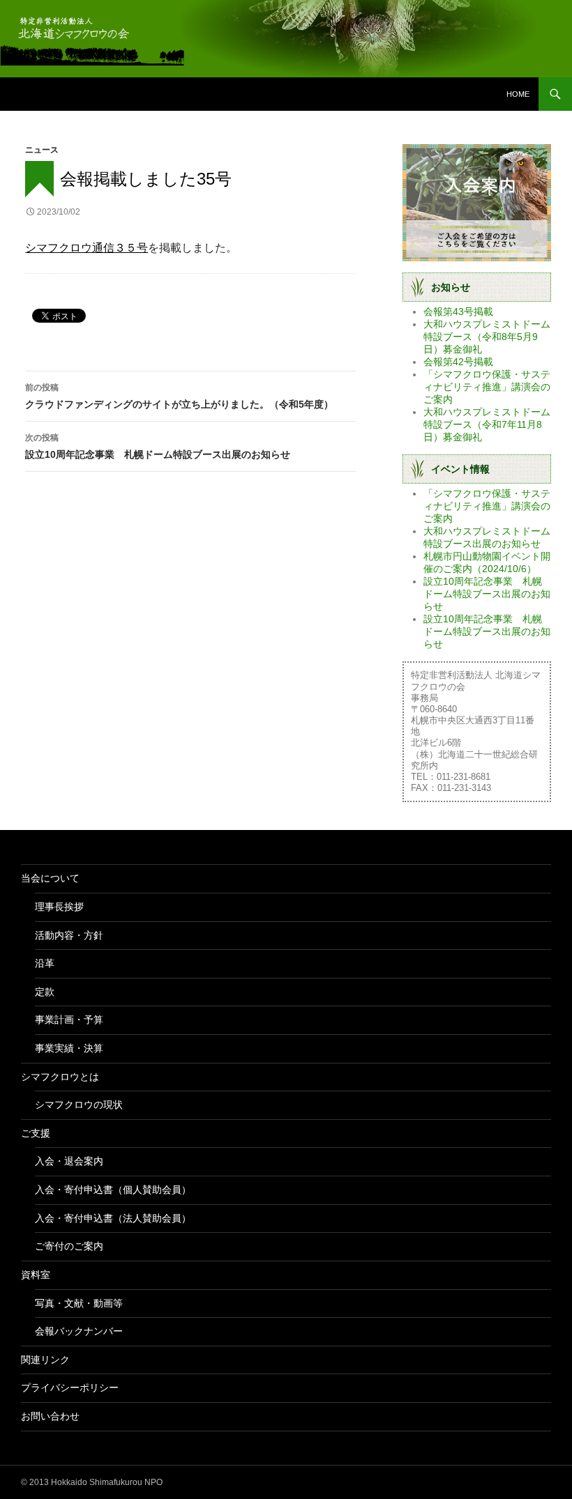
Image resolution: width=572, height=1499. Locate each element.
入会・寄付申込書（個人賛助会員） (113, 1189)
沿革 (44, 963)
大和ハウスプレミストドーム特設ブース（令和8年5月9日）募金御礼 (486, 336)
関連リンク (45, 1359)
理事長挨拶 (59, 906)
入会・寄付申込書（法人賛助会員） (113, 1218)
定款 (44, 991)
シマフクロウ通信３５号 (86, 248)
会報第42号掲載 (458, 361)
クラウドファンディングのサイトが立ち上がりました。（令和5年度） (179, 396)
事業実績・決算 (69, 1048)
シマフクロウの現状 (79, 1104)
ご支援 (35, 1133)
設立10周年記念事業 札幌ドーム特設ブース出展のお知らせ (157, 446)
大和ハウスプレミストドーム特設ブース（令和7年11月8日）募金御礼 (486, 424)
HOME (517, 94)
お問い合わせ (50, 1416)
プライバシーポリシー (70, 1387)
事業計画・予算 (69, 1019)
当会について (50, 878)
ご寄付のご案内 (69, 1246)
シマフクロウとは (60, 1076)
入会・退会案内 (69, 1161)
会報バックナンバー (79, 1331)
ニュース (42, 150)
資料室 (35, 1274)
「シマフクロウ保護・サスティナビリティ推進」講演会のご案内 (486, 387)
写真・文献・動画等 (79, 1303)
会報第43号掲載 (458, 311)
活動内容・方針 (69, 935)
